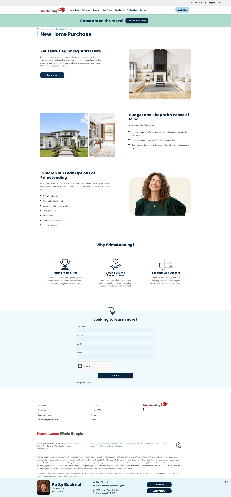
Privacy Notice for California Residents (109, 446)
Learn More (52, 75)
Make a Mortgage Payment (48, 420)
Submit (115, 375)
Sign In (212, 2)
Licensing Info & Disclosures (129, 443)
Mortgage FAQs (96, 410)
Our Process (42, 405)
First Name (82, 326)
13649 (45, 449)
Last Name (82, 335)
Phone (79, 353)
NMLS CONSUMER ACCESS (69, 443)
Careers (93, 420)
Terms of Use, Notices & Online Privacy (104, 443)
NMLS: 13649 (99, 473)
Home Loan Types (44, 415)
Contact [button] (159, 484)
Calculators (42, 410)
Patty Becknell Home (45, 29)
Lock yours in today (137, 21)
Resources (94, 405)
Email (79, 344)
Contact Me (94, 415)
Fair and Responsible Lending (150, 443)
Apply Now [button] (159, 490)
